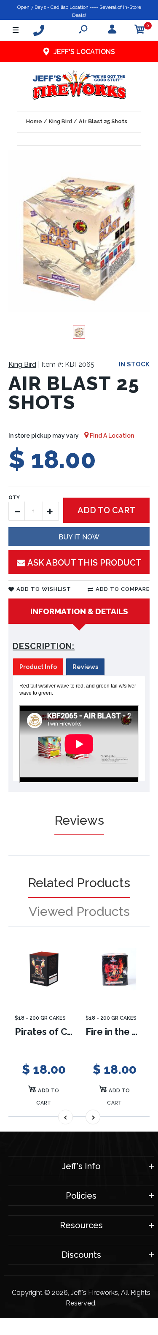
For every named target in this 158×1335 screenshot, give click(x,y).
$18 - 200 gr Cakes (40, 1018)
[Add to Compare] (61, 959)
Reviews (79, 820)
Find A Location (111, 435)
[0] (139, 31)
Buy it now (79, 537)
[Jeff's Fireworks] (79, 86)
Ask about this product (84, 563)
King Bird (22, 364)
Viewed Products (79, 911)
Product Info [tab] (38, 666)
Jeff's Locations (84, 52)
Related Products (79, 882)
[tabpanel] (79, 728)
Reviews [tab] (85, 666)
